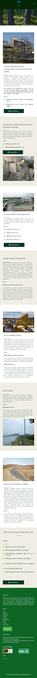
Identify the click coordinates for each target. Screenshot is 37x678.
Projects (5, 618)
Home (4, 611)
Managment (6, 619)
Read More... (15, 111)
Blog (4, 621)
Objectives (5, 615)
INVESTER (7, 629)
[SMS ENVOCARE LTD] (19, 4)
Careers (5, 623)
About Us (5, 613)
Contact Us (5, 624)
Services (5, 616)
